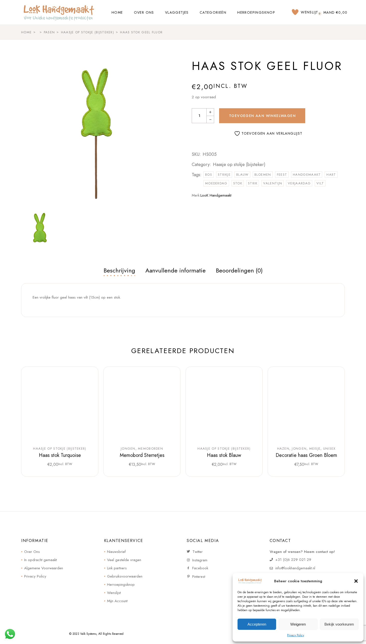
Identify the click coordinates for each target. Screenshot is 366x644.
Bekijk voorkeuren (339, 624)
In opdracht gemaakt (40, 560)
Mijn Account (117, 601)
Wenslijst (114, 592)
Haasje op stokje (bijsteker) (239, 164)
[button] (356, 581)
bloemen (262, 174)
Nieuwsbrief (116, 551)
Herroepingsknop (121, 584)
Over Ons (32, 551)
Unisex (329, 449)
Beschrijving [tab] (119, 270)
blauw (242, 174)
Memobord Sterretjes (142, 455)
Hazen (283, 449)
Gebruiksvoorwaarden (124, 576)
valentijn (272, 183)
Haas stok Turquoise (60, 455)
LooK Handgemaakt (215, 195)
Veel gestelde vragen (124, 560)
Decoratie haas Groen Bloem (306, 455)
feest (282, 174)
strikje (224, 174)
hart (331, 174)
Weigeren (298, 624)
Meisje (315, 449)
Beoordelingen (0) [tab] (239, 270)
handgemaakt (307, 174)
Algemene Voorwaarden (43, 568)
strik (253, 183)
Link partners (117, 568)
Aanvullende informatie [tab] (175, 270)
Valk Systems (88, 634)
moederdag (216, 183)
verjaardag (299, 183)
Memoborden (150, 449)
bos (208, 174)
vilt (320, 183)
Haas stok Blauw (224, 455)
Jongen (128, 449)
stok (237, 183)
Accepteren (256, 624)
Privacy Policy (295, 635)
